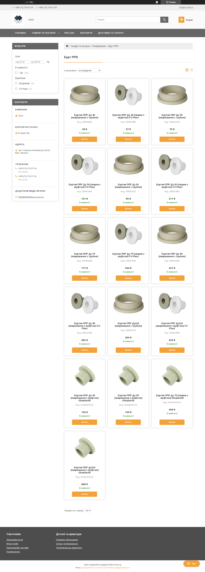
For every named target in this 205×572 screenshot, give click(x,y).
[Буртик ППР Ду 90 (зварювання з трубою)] (172, 234)
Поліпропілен (99, 46)
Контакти (86, 33)
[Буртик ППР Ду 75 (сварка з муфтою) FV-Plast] (128, 234)
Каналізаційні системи (18, 548)
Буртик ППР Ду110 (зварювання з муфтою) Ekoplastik (85, 470)
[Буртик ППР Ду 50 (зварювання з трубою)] (172, 95)
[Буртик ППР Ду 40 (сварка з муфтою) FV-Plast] (128, 95)
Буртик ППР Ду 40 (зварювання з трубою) (84, 116)
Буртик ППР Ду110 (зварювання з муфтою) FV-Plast (172, 326)
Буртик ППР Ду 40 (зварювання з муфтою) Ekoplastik (85, 398)
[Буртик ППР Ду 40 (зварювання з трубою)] (84, 95)
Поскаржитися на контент (92, 568)
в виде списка (191, 70)
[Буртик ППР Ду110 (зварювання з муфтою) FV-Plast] (172, 303)
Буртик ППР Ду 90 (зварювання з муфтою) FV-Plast (84, 326)
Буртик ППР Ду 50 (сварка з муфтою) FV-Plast (85, 185)
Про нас (69, 33)
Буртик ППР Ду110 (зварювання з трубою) (128, 324)
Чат (194, 563)
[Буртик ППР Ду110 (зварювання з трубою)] (128, 303)
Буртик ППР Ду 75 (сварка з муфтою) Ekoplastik (172, 396)
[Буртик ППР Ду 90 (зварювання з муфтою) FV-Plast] (84, 303)
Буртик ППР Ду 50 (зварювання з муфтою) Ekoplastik (128, 398)
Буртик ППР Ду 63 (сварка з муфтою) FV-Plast (172, 185)
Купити (84, 139)
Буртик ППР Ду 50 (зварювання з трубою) (172, 116)
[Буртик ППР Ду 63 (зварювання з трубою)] (128, 164)
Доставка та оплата (110, 33)
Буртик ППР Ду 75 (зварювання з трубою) (84, 255)
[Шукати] (164, 20)
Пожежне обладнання (67, 540)
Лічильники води (15, 540)
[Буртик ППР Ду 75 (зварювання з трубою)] (84, 234)
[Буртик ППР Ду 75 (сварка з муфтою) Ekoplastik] (172, 375)
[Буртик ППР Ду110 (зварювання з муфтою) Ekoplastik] (84, 447)
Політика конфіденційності (117, 568)
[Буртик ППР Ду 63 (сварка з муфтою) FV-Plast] (172, 164)
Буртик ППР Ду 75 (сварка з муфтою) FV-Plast (128, 255)
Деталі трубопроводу (67, 544)
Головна (20, 33)
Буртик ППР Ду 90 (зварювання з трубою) (172, 255)
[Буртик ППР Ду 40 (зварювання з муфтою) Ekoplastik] (84, 375)
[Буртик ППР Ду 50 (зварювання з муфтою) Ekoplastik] (128, 375)
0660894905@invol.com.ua (31, 197)
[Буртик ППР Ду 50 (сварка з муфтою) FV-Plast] (84, 164)
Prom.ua (117, 565)
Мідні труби (12, 544)
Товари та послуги (43, 33)
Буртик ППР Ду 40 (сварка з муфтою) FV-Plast (128, 116)
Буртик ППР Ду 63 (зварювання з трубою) (128, 185)
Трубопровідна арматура (69, 548)
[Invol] (18, 24)
